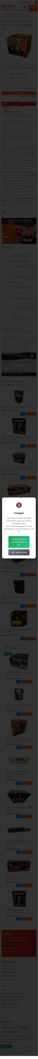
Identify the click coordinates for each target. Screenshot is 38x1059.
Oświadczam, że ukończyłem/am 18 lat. (19, 542)
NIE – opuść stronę (19, 552)
